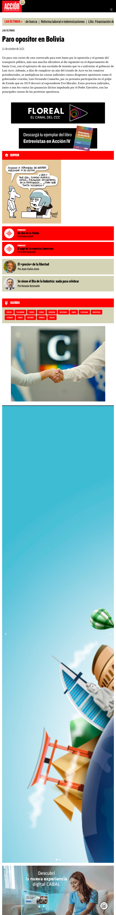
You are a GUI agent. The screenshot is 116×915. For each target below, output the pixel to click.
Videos (9, 312)
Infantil (42, 318)
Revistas (52, 312)
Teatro (31, 312)
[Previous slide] (6, 634)
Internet (30, 318)
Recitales (63, 312)
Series (41, 312)
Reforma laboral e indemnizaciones (40, 22)
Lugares (10, 318)
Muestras (96, 312)
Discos (52, 318)
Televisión (20, 312)
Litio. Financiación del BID (81, 22)
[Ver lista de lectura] (104, 906)
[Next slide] (110, 634)
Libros (20, 318)
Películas (84, 312)
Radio (74, 312)
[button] (56, 859)
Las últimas (8, 30)
